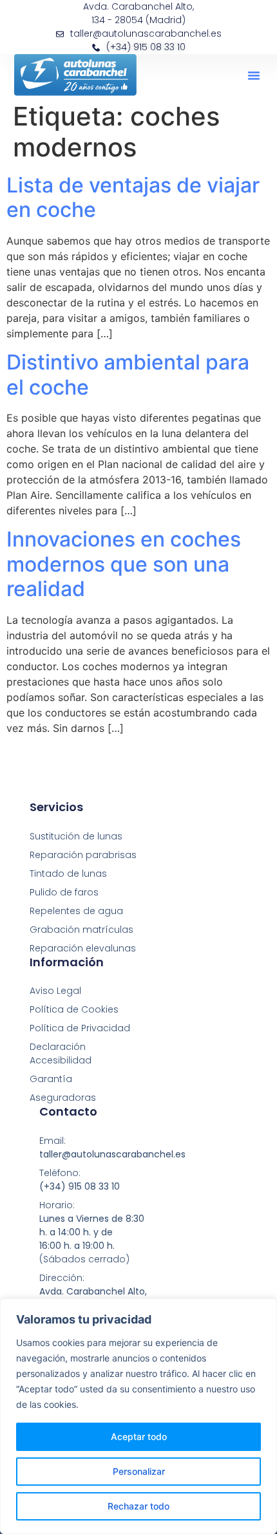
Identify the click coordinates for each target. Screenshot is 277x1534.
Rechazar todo (138, 1506)
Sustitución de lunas (76, 836)
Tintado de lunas (68, 873)
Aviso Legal (55, 990)
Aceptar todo (139, 1436)
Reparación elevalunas (83, 948)
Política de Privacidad (80, 1028)
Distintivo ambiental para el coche (127, 374)
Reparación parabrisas (83, 854)
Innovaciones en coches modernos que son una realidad (123, 564)
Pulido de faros (64, 892)
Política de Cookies (74, 1009)
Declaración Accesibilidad (60, 1053)
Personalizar (139, 1471)
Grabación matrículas (81, 929)
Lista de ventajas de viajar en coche (133, 197)
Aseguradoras (63, 1097)
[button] (253, 75)
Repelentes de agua (76, 910)
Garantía (51, 1078)
